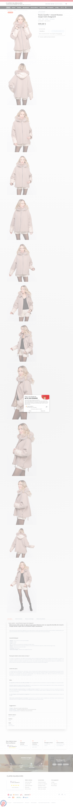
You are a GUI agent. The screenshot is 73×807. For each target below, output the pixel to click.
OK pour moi (43, 410)
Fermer (30, 410)
